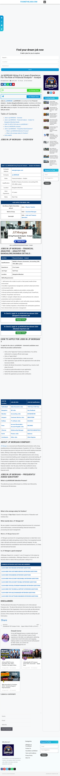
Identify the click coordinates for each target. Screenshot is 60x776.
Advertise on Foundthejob (28, 745)
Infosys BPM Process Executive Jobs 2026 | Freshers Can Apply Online (9, 663)
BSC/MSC (30, 425)
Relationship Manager (17, 430)
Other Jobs (14, 437)
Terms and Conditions (30, 753)
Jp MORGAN (8, 101)
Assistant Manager (31, 211)
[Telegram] (51, 93)
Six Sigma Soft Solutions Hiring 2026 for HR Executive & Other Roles (53, 163)
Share (4, 620)
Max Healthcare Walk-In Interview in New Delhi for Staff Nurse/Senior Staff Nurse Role (54, 151)
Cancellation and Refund (31, 750)
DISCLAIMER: (8, 135)
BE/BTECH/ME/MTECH (34, 430)
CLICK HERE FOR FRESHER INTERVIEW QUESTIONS (16, 568)
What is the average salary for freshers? (17, 133)
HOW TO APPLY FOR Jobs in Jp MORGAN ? (16, 124)
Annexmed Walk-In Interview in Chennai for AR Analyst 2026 (54, 157)
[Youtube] (54, 93)
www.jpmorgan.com (17, 170)
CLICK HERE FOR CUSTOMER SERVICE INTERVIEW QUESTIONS (19, 571)
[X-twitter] (15, 769)
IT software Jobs (15, 421)
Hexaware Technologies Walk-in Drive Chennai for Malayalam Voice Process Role (54, 136)
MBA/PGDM (31, 417)
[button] (44, 2)
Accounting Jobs (16, 414)
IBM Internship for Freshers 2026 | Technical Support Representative (9, 686)
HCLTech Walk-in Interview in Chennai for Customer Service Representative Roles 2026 (54, 143)
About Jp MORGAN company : (12, 126)
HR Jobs (13, 410)
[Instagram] (48, 93)
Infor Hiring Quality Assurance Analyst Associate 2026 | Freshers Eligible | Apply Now (53, 122)
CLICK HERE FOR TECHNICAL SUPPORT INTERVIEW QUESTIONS (19, 589)
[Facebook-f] (2, 769)
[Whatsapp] (12, 769)
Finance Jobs (15, 433)
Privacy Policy (28, 755)
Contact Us (28, 748)
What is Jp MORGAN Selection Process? (17, 131)
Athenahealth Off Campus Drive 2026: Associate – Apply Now (31, 663)
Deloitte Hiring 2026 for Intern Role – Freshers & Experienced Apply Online (54, 129)
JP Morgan (4, 446)
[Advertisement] (30, 15)
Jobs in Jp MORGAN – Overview (13, 117)
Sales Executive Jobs (17, 407)
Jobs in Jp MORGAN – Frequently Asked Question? (18, 128)
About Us (27, 758)
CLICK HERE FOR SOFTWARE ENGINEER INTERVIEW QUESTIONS (19, 596)
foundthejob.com (28, 2)
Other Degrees (32, 437)
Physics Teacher (30, 207)
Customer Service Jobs (17, 417)
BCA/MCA (30, 421)
